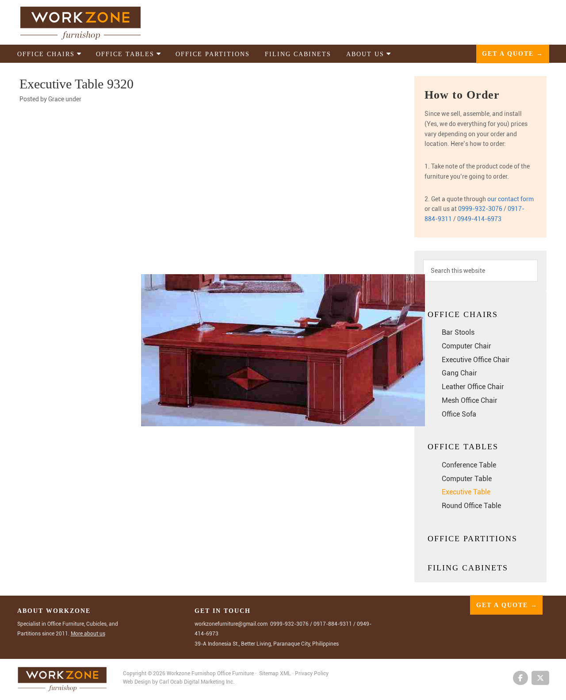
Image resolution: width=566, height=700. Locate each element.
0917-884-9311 (333, 624)
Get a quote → (512, 53)
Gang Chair (459, 373)
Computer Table (467, 478)
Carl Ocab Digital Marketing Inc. (196, 682)
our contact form (510, 199)
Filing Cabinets (468, 567)
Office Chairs (463, 314)
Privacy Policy (312, 673)
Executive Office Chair (476, 360)
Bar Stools (458, 332)
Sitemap (269, 673)
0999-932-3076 (480, 208)
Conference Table (469, 465)
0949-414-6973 (479, 218)
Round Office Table (471, 505)
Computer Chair (466, 346)
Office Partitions (472, 538)
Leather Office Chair (473, 387)
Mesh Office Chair (469, 400)
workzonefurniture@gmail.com (231, 624)
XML (286, 673)
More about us (88, 634)
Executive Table (466, 492)
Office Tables (463, 446)
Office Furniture (235, 673)
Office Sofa (459, 414)
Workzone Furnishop (94, 23)
